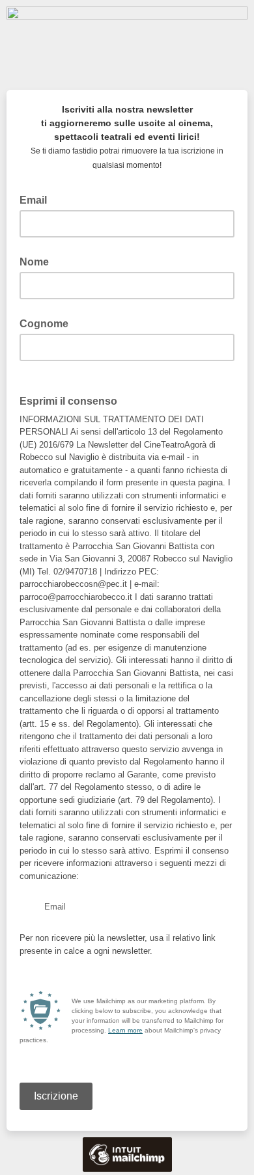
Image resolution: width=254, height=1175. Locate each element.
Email (37, 199)
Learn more (125, 1030)
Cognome (44, 323)
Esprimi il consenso (72, 400)
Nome (34, 261)
